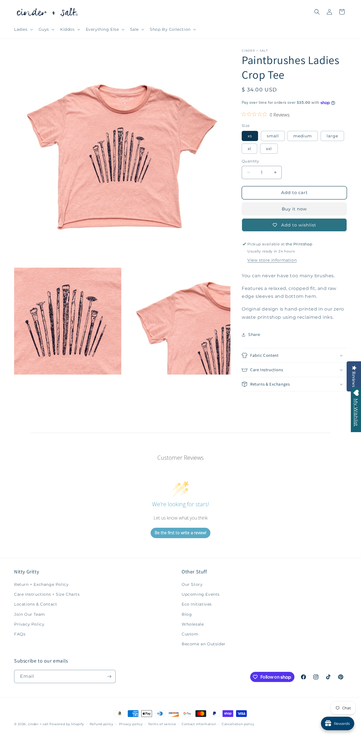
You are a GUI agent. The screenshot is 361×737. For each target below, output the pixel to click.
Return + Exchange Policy (41, 584)
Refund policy (101, 724)
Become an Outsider (204, 643)
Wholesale (193, 624)
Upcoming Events (201, 594)
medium (302, 135)
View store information (272, 260)
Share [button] (254, 334)
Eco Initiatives (197, 604)
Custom (190, 634)
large (332, 135)
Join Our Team (29, 614)
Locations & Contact (35, 604)
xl (249, 148)
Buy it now (294, 209)
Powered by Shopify (66, 724)
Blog (187, 614)
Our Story (192, 584)
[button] (23, 29)
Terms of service (162, 724)
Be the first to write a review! (180, 532)
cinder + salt (38, 724)
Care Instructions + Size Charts (47, 594)
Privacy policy (131, 724)
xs (250, 135)
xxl (269, 148)
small (273, 135)
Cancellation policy (238, 724)
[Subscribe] (109, 676)
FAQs (19, 634)
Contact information (199, 724)
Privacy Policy (29, 624)
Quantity (250, 161)
